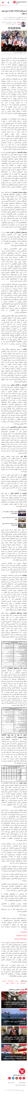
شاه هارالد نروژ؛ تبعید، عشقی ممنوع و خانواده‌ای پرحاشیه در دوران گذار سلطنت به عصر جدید (14, 1039)
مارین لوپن (4, 981)
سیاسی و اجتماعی (14, 989)
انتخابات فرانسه (11, 981)
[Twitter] (14, 28)
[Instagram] (16, 1078)
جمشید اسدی (19, 23)
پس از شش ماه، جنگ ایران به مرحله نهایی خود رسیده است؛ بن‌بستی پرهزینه (14, 1057)
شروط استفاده (22, 1082)
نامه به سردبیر (11, 1082)
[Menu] (3, 2)
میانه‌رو (7, 983)
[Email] (11, 28)
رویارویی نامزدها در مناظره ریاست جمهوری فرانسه (10, 512)
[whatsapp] (9, 1078)
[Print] (9, 28)
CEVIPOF (24, 932)
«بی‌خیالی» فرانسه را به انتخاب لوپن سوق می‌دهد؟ (9, 524)
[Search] (8, 2)
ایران (18, 983)
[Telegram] (13, 1078)
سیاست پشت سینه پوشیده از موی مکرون (9, 518)
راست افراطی (12, 983)
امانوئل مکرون (23, 983)
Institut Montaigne (20, 939)
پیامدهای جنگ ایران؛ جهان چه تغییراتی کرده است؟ (15, 1022)
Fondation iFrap (21, 935)
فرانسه (16, 981)
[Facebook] (19, 28)
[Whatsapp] (17, 28)
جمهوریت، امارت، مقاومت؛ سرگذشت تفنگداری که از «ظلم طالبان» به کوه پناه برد (15, 1004)
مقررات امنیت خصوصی (20, 1085)
